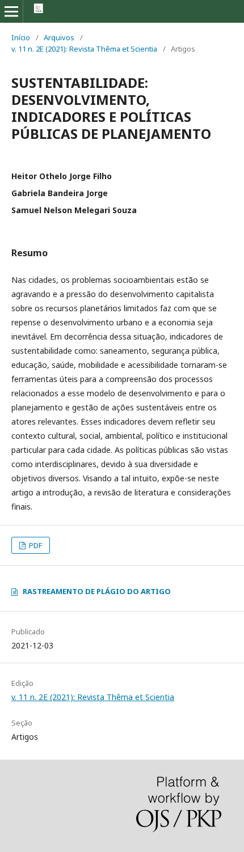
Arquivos (59, 37)
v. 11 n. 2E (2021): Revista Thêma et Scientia (84, 49)
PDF (34, 545)
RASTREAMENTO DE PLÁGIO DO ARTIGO (97, 591)
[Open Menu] (11, 11)
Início (20, 37)
